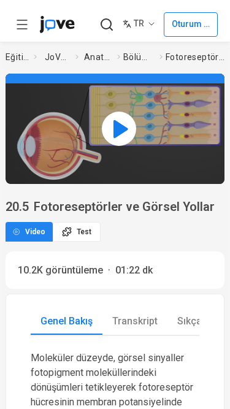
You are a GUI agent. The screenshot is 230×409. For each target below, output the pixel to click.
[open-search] (106, 25)
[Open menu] (22, 24)
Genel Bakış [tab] (66, 321)
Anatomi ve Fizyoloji (98, 57)
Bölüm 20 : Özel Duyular (139, 57)
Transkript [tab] (135, 321)
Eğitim (17, 57)
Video (35, 231)
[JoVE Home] (57, 24)
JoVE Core (58, 57)
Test (84, 231)
